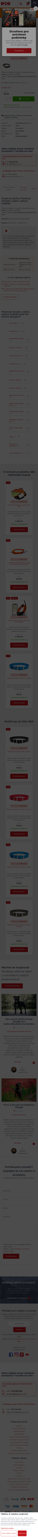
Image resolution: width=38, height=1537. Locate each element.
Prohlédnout (19, 51)
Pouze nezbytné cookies (9, 1533)
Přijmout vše (22, 1533)
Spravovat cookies (7, 1528)
